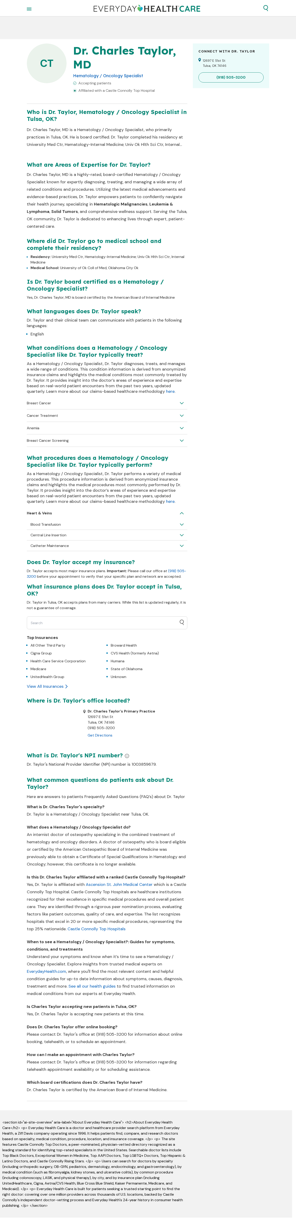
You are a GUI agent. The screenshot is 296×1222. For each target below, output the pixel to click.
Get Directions (100, 735)
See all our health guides (92, 986)
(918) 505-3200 (111, 1034)
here (170, 391)
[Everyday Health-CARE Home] (147, 8)
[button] (265, 8)
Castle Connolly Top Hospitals (97, 929)
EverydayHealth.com (46, 971)
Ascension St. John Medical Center (119, 884)
